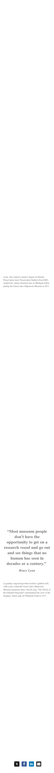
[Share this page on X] (16, 764)
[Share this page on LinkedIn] (31, 764)
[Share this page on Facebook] (24, 764)
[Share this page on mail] (38, 764)
